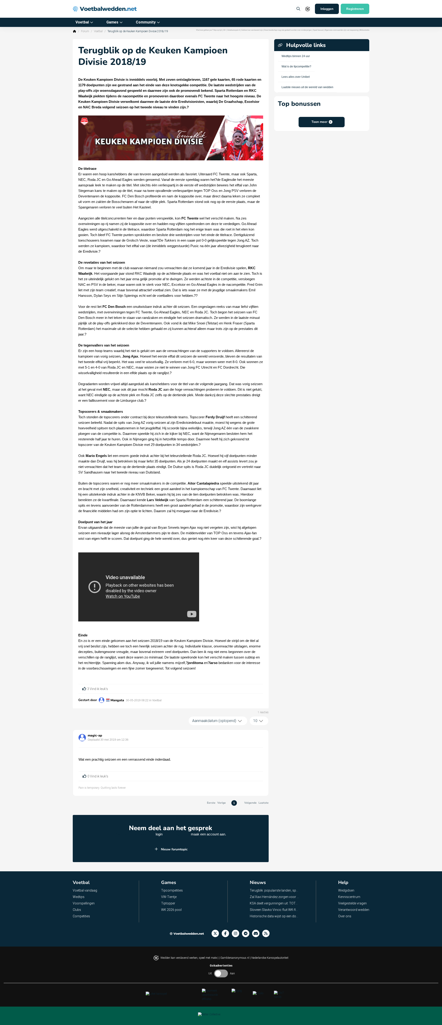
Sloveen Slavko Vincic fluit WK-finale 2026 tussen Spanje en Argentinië (274, 910)
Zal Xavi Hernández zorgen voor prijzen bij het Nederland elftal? (274, 897)
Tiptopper (168, 903)
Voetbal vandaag (85, 890)
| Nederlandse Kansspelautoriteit (269, 957)
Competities (81, 916)
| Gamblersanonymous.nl (234, 957)
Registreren (355, 9)
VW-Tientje (169, 897)
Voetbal (82, 22)
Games (112, 22)
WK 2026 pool (171, 910)
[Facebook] (227, 933)
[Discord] (257, 933)
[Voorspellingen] (267, 933)
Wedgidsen (346, 890)
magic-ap (95, 735)
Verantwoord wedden (353, 910)
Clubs (77, 910)
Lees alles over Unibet (296, 76)
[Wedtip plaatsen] (298, 9)
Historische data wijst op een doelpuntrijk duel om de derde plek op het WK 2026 (274, 916)
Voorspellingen (84, 903)
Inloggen (326, 9)
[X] (217, 933)
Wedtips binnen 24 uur (296, 56)
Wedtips (78, 897)
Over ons (344, 916)
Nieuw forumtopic (174, 849)
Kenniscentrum (349, 897)
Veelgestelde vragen (352, 903)
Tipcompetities (172, 890)
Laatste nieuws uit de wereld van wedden (307, 87)
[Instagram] (237, 933)
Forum (85, 31)
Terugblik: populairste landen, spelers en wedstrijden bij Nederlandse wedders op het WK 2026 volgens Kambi (274, 890)
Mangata (117, 700)
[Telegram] (247, 933)
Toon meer (319, 122)
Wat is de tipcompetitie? (296, 66)
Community (146, 22)
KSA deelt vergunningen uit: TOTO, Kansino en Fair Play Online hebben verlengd (274, 903)
